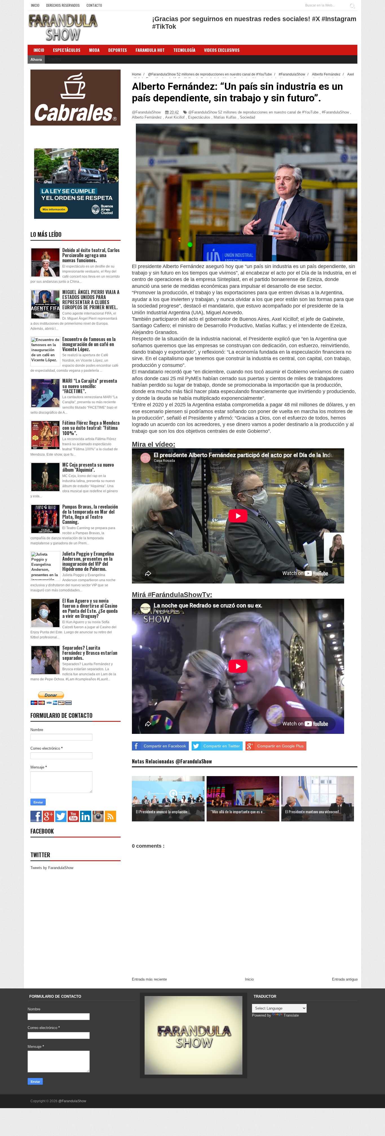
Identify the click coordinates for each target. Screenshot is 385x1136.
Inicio (35, 5)
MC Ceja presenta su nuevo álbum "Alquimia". (88, 467)
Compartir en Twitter (221, 746)
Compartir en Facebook (165, 746)
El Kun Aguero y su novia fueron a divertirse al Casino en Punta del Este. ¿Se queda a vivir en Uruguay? (90, 608)
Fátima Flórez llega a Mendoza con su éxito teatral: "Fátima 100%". (91, 427)
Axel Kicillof (175, 117)
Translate (291, 1015)
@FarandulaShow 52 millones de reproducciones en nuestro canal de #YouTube (253, 112)
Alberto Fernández (147, 117)
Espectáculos (66, 50)
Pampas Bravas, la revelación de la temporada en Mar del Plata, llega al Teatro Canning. (90, 514)
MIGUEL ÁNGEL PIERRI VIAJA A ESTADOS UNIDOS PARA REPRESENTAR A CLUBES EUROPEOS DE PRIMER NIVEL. (91, 300)
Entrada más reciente (149, 979)
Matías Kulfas (225, 117)
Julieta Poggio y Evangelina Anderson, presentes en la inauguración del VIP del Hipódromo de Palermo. (88, 561)
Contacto (94, 5)
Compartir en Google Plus (280, 746)
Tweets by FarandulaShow (51, 868)
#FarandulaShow (335, 112)
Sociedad (247, 117)
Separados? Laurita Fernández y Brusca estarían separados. (89, 652)
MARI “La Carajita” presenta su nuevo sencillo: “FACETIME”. (89, 385)
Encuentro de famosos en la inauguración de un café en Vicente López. (89, 344)
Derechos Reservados (63, 5)
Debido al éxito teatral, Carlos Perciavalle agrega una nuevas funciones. (91, 255)
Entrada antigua (345, 979)
